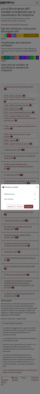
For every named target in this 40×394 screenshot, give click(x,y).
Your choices (8, 199)
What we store (9, 194)
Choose (19, 207)
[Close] (36, 187)
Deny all (11, 207)
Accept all (28, 207)
